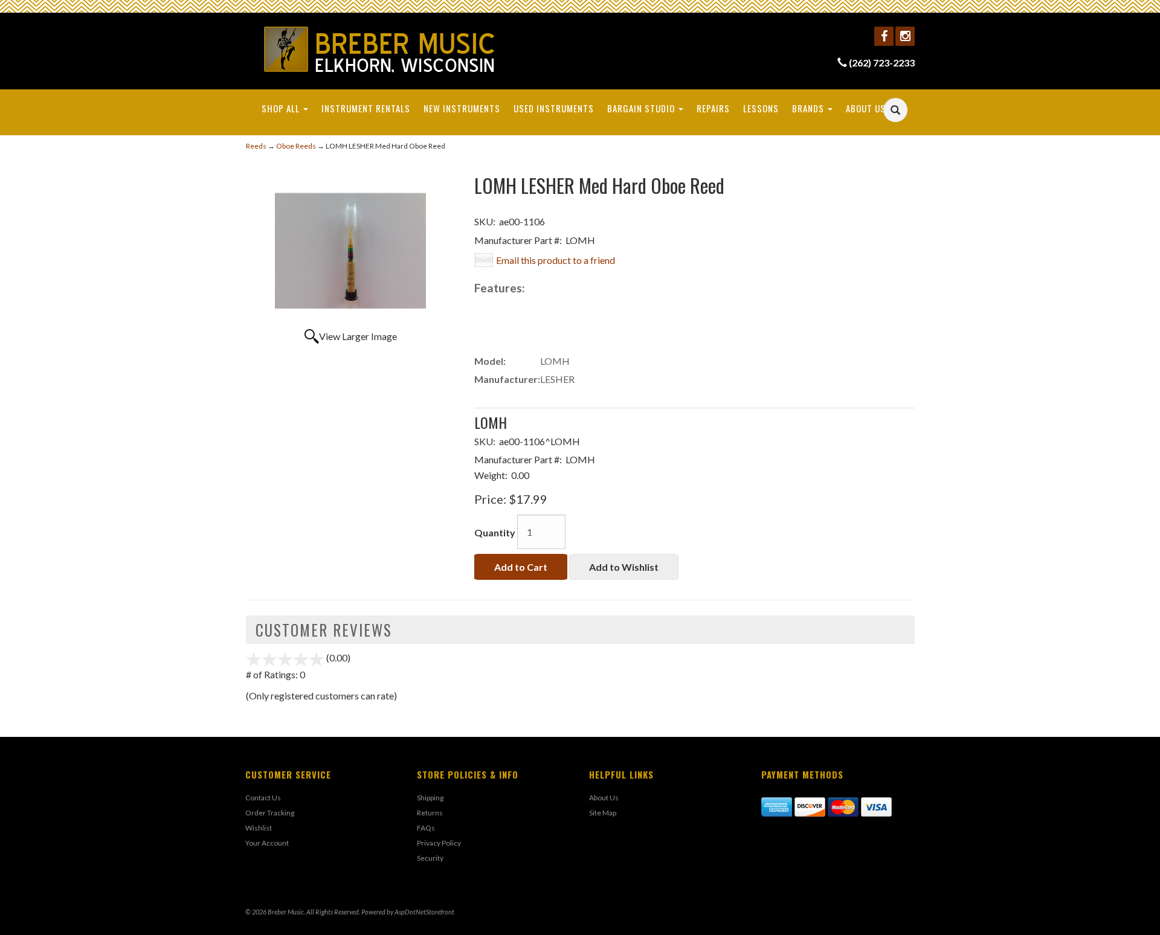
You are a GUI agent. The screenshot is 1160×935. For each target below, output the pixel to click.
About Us (867, 108)
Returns (430, 812)
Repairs (713, 108)
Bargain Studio (642, 108)
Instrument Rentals (365, 108)
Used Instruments (554, 108)
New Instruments (462, 108)
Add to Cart (520, 567)
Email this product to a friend (555, 260)
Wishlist (258, 827)
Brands (809, 108)
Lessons (761, 108)
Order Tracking (269, 812)
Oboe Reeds (296, 145)
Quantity (494, 532)
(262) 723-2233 (882, 62)
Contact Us (263, 797)
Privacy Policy (439, 842)
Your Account (267, 842)
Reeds (256, 145)
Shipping (430, 797)
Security (430, 858)
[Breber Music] (379, 49)
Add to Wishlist (624, 567)
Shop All (282, 108)
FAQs (426, 827)
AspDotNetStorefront (424, 912)
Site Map (602, 812)
